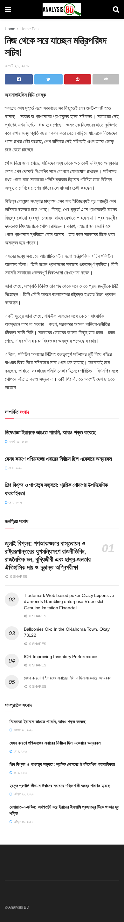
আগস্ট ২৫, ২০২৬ (18, 441)
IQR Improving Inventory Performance (60, 656)
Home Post (29, 29)
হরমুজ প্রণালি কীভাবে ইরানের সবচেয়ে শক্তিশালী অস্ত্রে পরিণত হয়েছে (60, 785)
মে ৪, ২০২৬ (15, 468)
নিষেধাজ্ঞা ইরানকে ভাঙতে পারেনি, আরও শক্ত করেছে (50, 432)
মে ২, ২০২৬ (15, 502)
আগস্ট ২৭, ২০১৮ (17, 65)
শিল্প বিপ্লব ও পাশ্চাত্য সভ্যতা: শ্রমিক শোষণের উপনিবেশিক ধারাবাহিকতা (62, 764)
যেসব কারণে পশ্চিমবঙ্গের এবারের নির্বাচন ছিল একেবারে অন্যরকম (58, 459)
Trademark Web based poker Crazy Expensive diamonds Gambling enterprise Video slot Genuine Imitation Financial (69, 601)
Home (10, 29)
